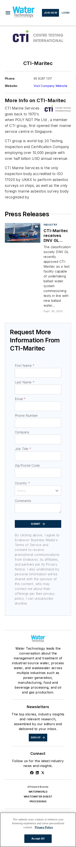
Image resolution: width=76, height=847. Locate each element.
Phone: (10, 78)
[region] (38, 829)
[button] (8, 13)
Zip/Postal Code (27, 465)
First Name (24, 365)
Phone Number (26, 415)
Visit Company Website (50, 86)
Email (20, 399)
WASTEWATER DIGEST (38, 796)
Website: (11, 86)
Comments (23, 501)
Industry (51, 224)
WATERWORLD (38, 791)
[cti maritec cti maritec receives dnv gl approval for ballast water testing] (22, 233)
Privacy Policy (44, 827)
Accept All (37, 838)
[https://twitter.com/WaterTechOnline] (43, 773)
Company (22, 432)
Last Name (24, 382)
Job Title (23, 449)
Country (22, 483)
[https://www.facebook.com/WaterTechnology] (32, 773)
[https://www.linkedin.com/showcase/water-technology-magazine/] (37, 773)
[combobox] (38, 490)
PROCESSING (38, 801)
